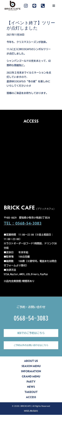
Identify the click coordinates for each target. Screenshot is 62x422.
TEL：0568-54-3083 (23, 224)
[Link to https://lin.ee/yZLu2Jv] (34, 6)
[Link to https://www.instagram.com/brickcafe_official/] (26, 6)
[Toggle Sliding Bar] (53, 6)
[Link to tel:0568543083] (43, 6)
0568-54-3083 (31, 318)
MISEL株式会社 (31, 410)
